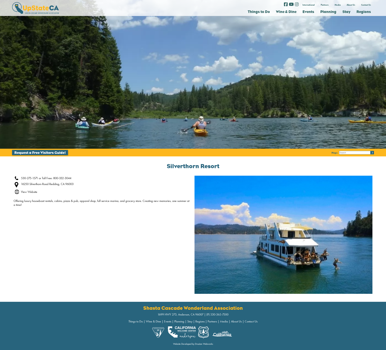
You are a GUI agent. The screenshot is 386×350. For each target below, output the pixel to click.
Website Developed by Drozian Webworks (193, 343)
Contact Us (366, 4)
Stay (189, 321)
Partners (325, 4)
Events (167, 321)
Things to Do (135, 321)
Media (338, 4)
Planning (179, 321)
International (308, 4)
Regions (200, 321)
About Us (351, 4)
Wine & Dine (153, 321)
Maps (334, 152)
